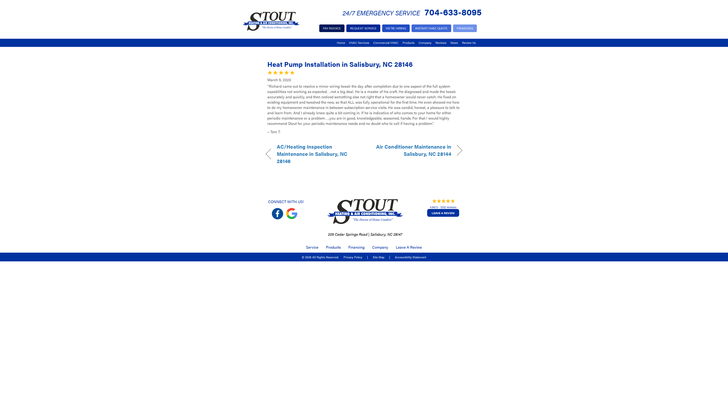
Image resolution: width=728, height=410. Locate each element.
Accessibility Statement (410, 257)
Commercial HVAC (386, 42)
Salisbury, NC (381, 234)
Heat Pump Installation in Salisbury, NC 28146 (340, 64)
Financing (356, 247)
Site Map (378, 257)
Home (341, 42)
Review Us (469, 42)
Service (312, 247)
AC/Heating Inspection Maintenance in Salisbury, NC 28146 (312, 154)
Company (425, 42)
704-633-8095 (453, 12)
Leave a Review (443, 213)
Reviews (440, 42)
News (454, 42)
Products (408, 42)
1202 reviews (448, 207)
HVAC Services (359, 42)
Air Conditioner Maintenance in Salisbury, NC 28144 (410, 150)
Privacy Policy (353, 257)
